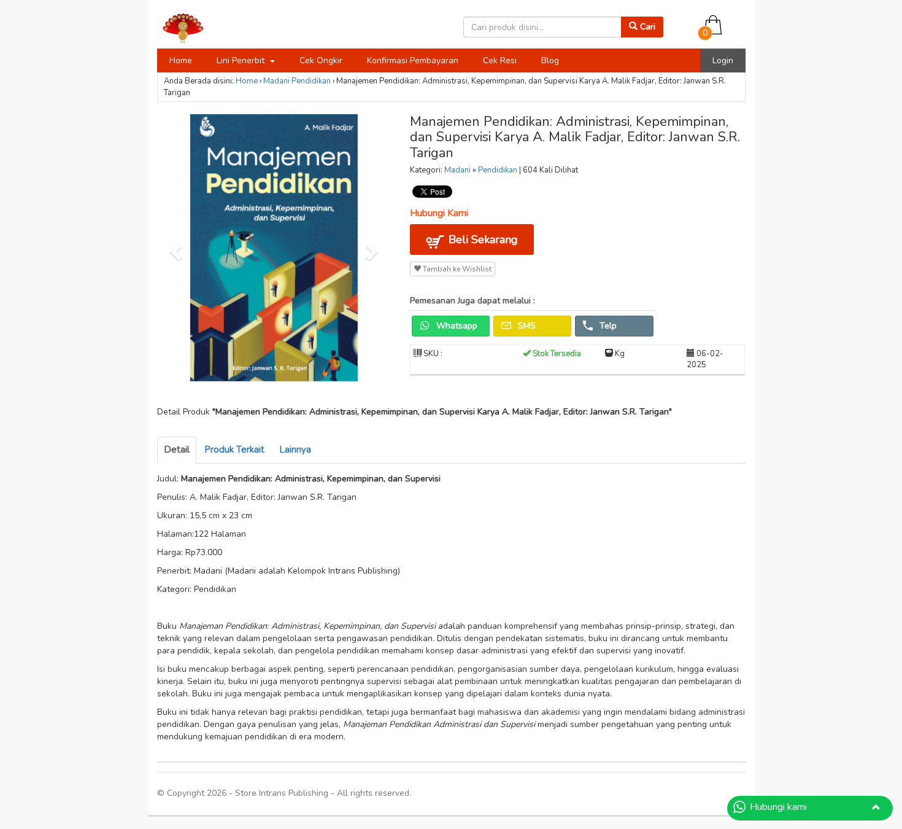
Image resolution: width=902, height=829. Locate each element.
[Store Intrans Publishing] (225, 27)
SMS (525, 326)
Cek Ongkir (320, 60)
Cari (646, 27)
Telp (607, 326)
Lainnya (295, 449)
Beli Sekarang (481, 239)
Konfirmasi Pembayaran (412, 60)
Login (722, 60)
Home (180, 60)
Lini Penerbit (242, 60)
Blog (550, 60)
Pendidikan (311, 81)
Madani (276, 81)
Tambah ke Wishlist (456, 269)
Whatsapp (455, 326)
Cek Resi (500, 60)
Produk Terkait (234, 449)
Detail (177, 449)
